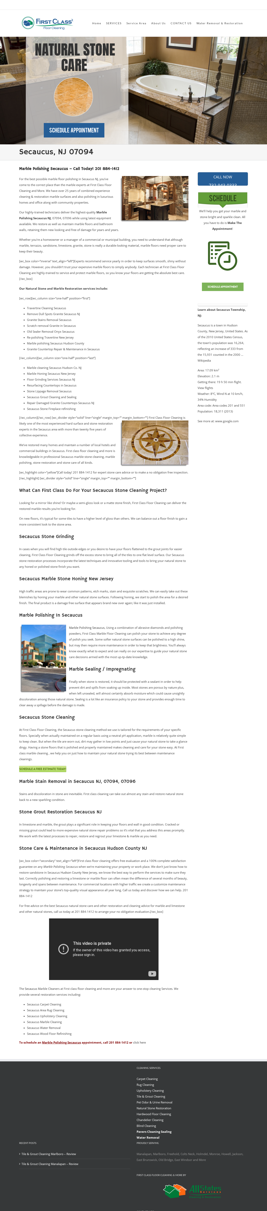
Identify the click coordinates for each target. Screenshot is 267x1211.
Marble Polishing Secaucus (87, 628)
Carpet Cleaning (147, 1079)
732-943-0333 (223, 180)
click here (139, 1042)
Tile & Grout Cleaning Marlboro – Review (49, 1154)
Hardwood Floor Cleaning (154, 1114)
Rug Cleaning (145, 1085)
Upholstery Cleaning (150, 1090)
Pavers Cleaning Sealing (154, 1132)
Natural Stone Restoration (154, 1108)
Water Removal (148, 1137)
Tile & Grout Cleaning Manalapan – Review (50, 1164)
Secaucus (31, 989)
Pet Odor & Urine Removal (154, 1102)
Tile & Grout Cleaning (151, 1096)
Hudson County (71, 872)
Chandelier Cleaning (150, 1120)
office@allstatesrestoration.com (230, 5)
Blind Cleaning (146, 1126)
